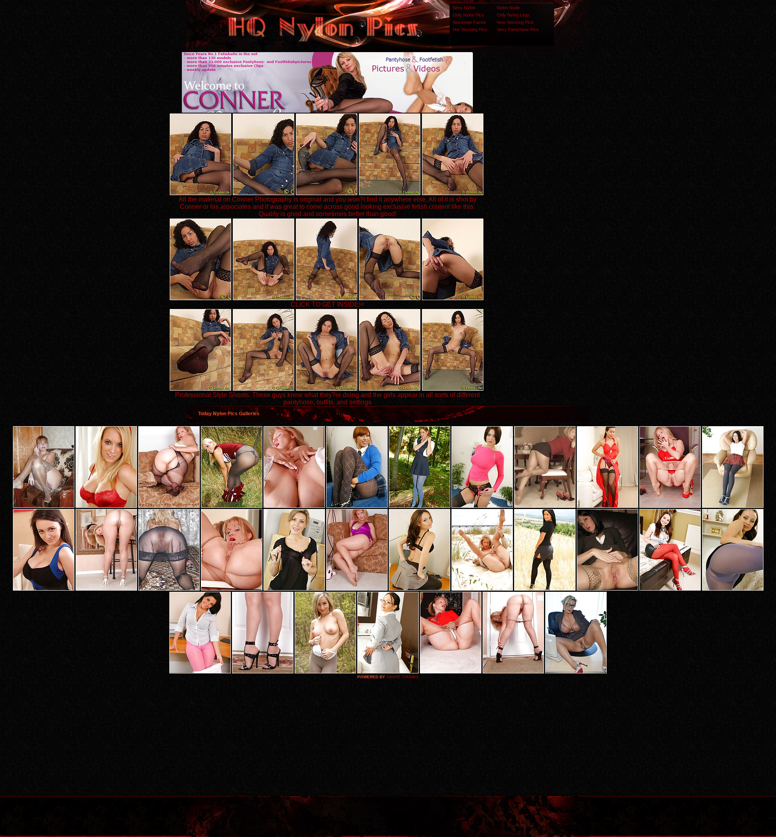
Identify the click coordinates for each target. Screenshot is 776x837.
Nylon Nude (508, 7)
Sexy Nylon (464, 7)
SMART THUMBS (402, 677)
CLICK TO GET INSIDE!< (327, 304)
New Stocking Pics (515, 22)
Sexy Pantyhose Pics (518, 29)
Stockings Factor (469, 22)
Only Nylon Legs (513, 15)
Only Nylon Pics (468, 15)
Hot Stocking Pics (470, 29)
